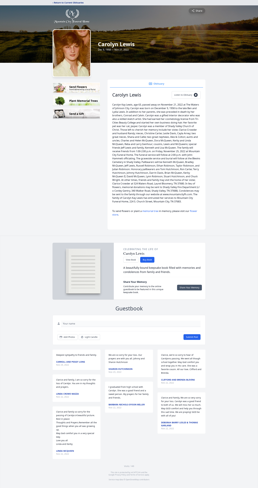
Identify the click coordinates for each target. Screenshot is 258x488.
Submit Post (192, 337)
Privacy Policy (120, 475)
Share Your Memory (189, 287)
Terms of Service (137, 475)
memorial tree (150, 211)
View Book (131, 259)
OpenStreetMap (132, 479)
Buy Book (147, 259)
